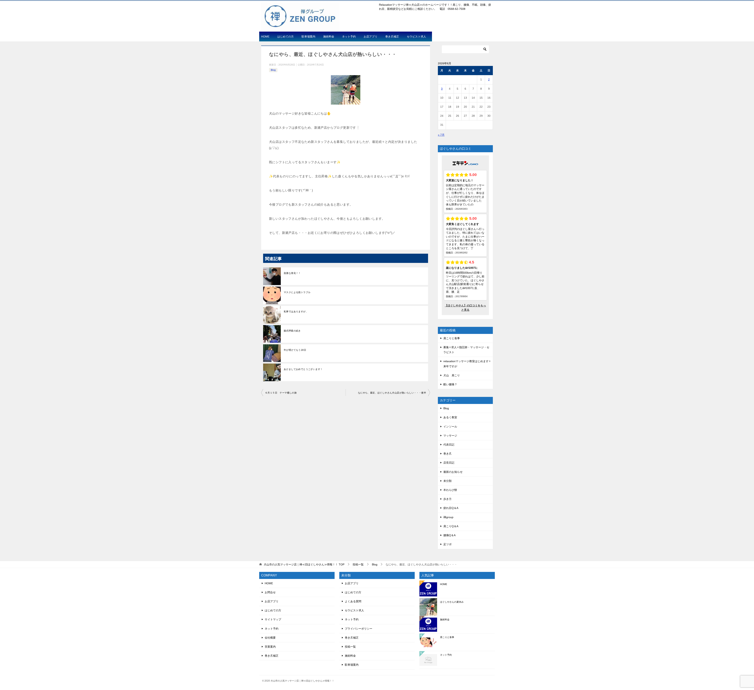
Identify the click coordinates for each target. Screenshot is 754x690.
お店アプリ (370, 36)
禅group (448, 517)
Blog (273, 70)
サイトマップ (273, 619)
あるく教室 (450, 417)
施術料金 (328, 36)
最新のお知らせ (453, 471)
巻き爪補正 (392, 36)
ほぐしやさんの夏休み (452, 602)
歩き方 (447, 498)
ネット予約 (349, 36)
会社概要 (270, 637)
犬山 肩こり (451, 375)
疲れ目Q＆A (450, 508)
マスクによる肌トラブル (297, 292)
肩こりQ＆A (450, 526)
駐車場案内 (308, 36)
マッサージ (450, 435)
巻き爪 (447, 453)
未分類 (447, 480)
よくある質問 (353, 601)
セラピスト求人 (416, 36)
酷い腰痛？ (450, 384)
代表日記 (448, 444)
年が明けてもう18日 (295, 350)
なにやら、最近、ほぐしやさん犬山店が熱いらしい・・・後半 (392, 392)
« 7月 (441, 134)
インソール (450, 426)
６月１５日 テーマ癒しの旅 (281, 392)
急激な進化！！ (292, 273)
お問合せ (270, 592)
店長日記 (448, 462)
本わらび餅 (450, 489)
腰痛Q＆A (449, 535)
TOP (304, 564)
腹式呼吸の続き (292, 330)
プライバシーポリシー (358, 628)
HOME (265, 36)
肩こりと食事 (451, 338)
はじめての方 (285, 36)
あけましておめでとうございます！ (303, 369)
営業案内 (270, 646)
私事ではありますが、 (296, 311)
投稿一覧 (350, 646)
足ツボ (447, 544)
